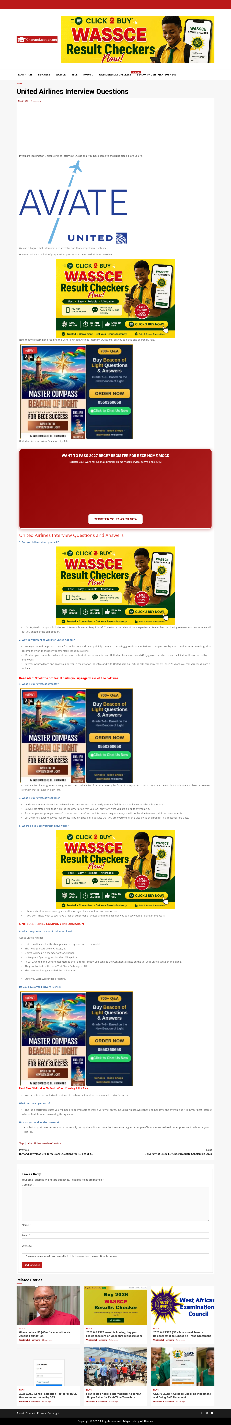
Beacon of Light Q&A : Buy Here (156, 74)
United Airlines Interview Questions (44, 1143)
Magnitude (129, 1421)
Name (26, 1225)
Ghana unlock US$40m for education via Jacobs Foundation (48, 1305)
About (20, 1413)
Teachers (44, 74)
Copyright (53, 1413)
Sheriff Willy (24, 101)
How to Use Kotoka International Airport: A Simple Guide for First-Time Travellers (115, 1366)
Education (25, 74)
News (19, 83)
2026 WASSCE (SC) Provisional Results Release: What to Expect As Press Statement (182, 1305)
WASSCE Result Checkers (115, 74)
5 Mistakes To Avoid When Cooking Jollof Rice (60, 1088)
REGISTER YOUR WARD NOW (115, 519)
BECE (74, 74)
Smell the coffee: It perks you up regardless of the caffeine (76, 678)
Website (27, 1246)
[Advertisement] (115, 129)
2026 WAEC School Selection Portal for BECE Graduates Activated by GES (48, 1366)
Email (26, 1235)
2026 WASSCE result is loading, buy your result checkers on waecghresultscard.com (115, 1305)
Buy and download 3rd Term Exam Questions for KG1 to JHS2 (56, 1152)
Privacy (41, 1413)
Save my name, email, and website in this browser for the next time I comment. (72, 1256)
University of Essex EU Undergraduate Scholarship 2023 (178, 1152)
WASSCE (61, 74)
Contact (30, 1413)
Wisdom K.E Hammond (30, 1340)
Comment (28, 1184)
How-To (88, 74)
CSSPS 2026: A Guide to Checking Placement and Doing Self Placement (182, 1366)
